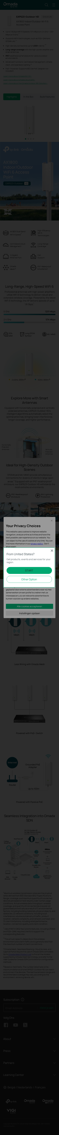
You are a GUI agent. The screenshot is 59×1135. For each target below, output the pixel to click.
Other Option (29, 579)
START (29, 570)
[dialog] (29, 567)
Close (52, 550)
